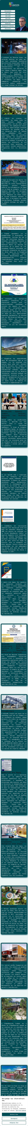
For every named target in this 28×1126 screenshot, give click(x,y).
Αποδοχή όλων (14, 1114)
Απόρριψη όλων (14, 1122)
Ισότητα (5, 472)
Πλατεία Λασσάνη (9, 906)
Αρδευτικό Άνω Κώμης (11, 772)
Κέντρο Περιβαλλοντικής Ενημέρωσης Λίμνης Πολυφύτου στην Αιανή (14, 841)
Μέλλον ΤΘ (6, 231)
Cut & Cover (7, 1021)
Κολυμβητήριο (8, 711)
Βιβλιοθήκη (7, 116)
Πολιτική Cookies (21, 1110)
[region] (14, 1111)
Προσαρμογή (14, 1118)
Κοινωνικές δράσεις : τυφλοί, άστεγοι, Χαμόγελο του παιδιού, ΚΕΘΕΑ (14, 414)
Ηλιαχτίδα (6, 1083)
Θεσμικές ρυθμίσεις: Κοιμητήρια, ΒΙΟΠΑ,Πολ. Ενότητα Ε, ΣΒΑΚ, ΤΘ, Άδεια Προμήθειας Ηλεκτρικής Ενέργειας (14, 648)
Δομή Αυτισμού (8, 177)
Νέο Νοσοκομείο (9, 523)
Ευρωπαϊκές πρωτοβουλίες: (14, 296)
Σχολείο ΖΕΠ (7, 963)
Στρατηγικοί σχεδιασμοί (13, 580)
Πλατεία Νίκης (8, 55)
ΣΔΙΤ (4, 356)
